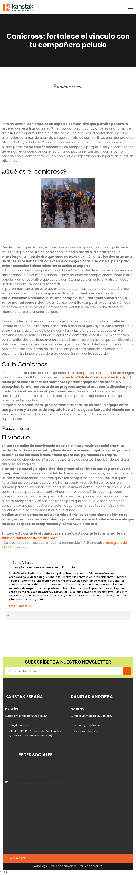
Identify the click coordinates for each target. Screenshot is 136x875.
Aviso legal (41, 866)
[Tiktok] (40, 769)
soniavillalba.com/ (20, 605)
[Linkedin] (8, 615)
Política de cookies (90, 866)
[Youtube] (50, 769)
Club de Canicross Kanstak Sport (29, 538)
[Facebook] (30, 769)
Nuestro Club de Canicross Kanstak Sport (96, 377)
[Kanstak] (18, 7)
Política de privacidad (63, 866)
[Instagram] (20, 769)
